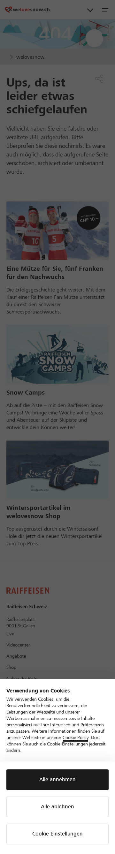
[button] (57, 779)
